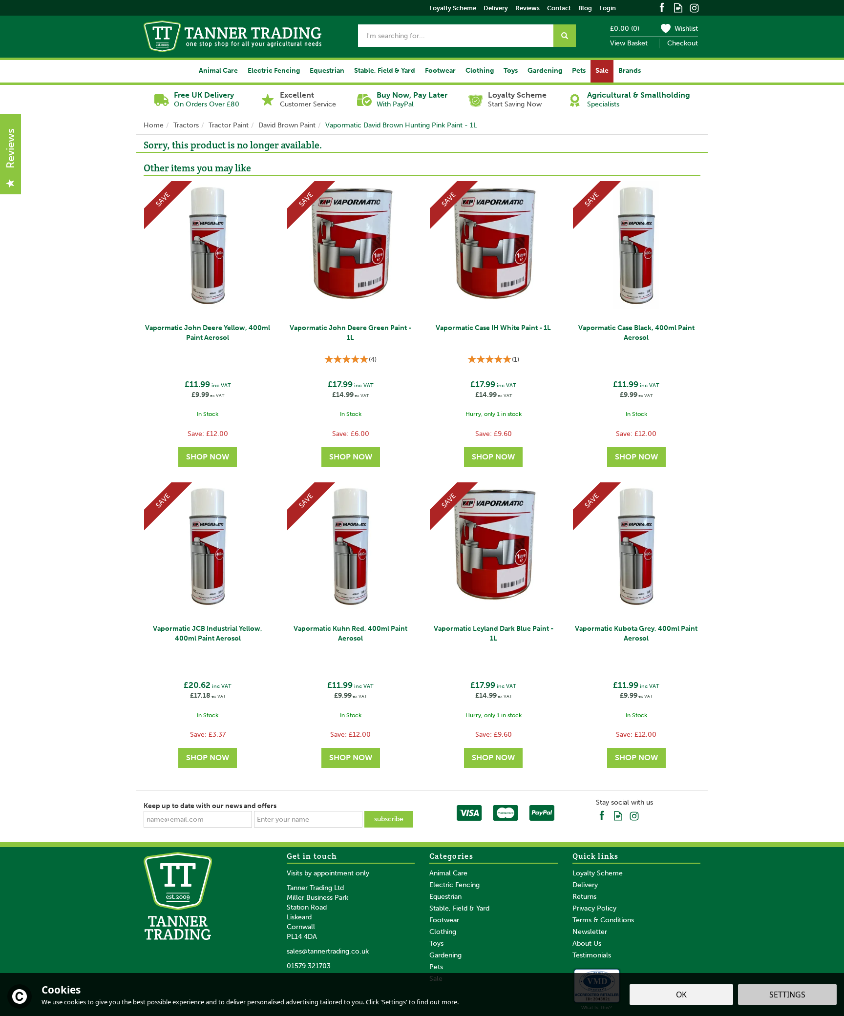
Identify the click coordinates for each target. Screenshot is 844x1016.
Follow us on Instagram (694, 7)
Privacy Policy (594, 908)
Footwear (444, 920)
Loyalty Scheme (597, 873)
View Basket (629, 43)
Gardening (445, 955)
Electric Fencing (454, 885)
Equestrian (445, 896)
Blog (585, 8)
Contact (559, 8)
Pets (436, 967)
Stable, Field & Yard (459, 908)
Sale (602, 70)
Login (607, 8)
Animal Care (448, 873)
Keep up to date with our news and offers (210, 806)
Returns (584, 896)
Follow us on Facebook (662, 7)
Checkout (682, 43)
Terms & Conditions (603, 920)
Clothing (442, 932)
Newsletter (589, 932)
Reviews (527, 8)
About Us (586, 943)
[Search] (564, 35)
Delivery (585, 885)
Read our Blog (678, 7)
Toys (436, 943)
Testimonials (591, 955)
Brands (629, 70)
